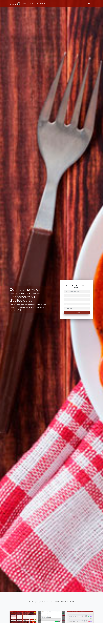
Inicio (24, 3)
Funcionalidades (40, 3)
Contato (31, 3)
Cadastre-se (76, 312)
